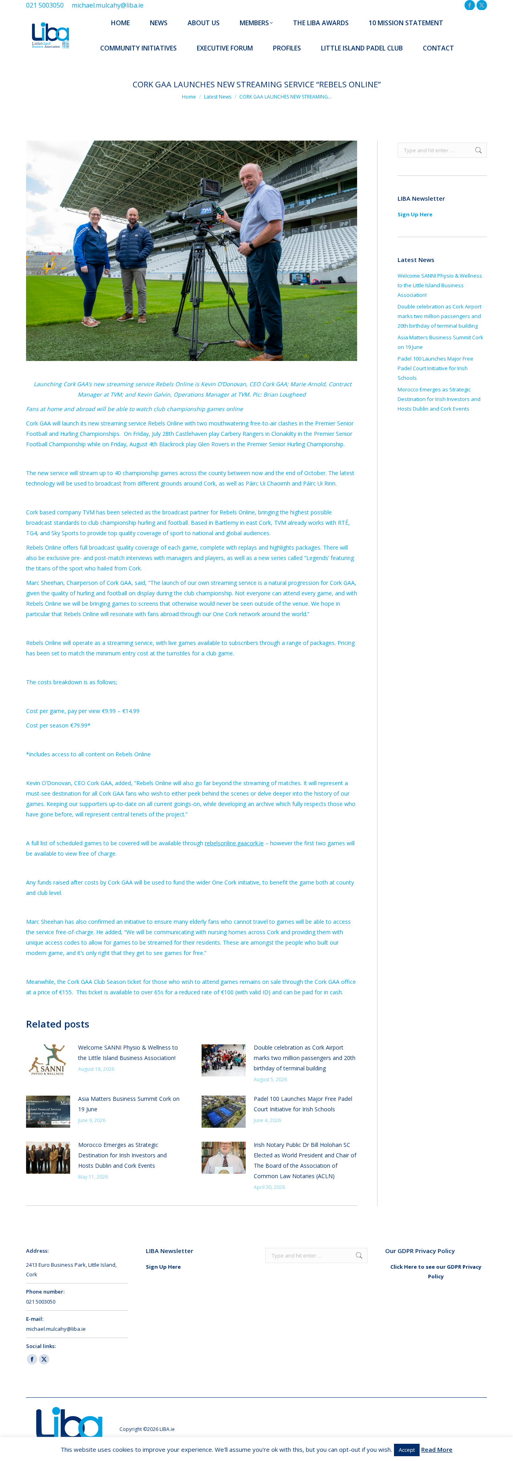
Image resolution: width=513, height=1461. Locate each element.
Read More (436, 1449)
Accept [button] (407, 1449)
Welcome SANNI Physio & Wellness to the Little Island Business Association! (128, 1053)
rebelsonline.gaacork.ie (234, 843)
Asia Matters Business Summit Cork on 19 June (129, 1104)
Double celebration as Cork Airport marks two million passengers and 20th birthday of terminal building (304, 1058)
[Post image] (48, 1060)
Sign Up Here (415, 214)
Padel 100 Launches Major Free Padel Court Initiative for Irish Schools (303, 1104)
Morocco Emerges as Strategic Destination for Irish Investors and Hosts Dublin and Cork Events (122, 1155)
